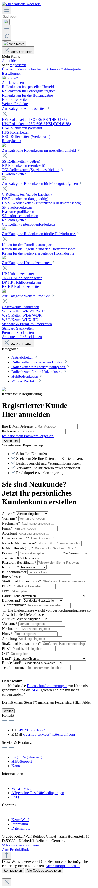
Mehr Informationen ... (63, 866)
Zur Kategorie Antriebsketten (24, 109)
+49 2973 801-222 (31, 730)
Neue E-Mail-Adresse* (20, 543)
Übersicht (9, 69)
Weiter (8, 711)
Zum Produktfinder (16, 849)
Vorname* (10, 518)
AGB (35, 690)
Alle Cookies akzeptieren (44, 870)
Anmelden (10, 61)
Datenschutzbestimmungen (47, 686)
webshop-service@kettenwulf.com (49, 734)
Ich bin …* (11, 567)
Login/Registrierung (26, 757)
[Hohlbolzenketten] (4, 291)
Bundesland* (12, 600)
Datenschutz (20, 828)
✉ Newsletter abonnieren (21, 845)
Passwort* (10, 553)
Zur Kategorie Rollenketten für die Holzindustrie (39, 234)
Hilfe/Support (21, 761)
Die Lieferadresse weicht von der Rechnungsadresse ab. (50, 610)
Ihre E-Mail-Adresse (18, 426)
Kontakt (17, 766)
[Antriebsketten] (4, 146)
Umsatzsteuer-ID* (16, 538)
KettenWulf (20, 820)
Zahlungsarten (72, 69)
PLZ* (7, 586)
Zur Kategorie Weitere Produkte (26, 296)
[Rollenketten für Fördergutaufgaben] (4, 229)
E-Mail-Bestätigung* (18, 548)
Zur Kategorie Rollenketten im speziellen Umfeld (39, 150)
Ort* (6, 591)
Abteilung (10, 533)
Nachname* (11, 523)
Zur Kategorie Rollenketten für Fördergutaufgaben (40, 183)
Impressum (19, 824)
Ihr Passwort (12, 431)
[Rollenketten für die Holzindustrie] (4, 258)
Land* (7, 596)
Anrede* (9, 513)
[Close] (6, 882)
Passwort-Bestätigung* (19, 562)
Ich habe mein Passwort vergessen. (28, 436)
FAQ (15, 797)
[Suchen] (6, 22)
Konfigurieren (13, 870)
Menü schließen (21, 52)
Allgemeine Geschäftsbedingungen (37, 793)
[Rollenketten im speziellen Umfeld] (4, 179)
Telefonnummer (14, 605)
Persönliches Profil (31, 69)
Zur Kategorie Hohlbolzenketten (27, 263)
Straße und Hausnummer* (22, 581)
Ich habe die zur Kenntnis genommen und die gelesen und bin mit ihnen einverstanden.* (45, 690)
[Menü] (6, 10)
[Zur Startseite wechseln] (21, 4)
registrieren (18, 65)
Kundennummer (14, 572)
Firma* (8, 528)
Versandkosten (22, 788)
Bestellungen (11, 73)
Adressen (53, 69)
